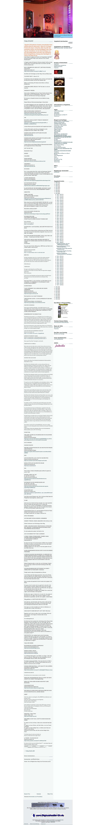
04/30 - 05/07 (59, 259)
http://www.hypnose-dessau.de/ (31, 293)
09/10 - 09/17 (59, 218)
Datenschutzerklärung (34, 823)
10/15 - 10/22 (59, 210)
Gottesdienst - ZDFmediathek (60, 125)
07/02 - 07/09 (59, 233)
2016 (57, 286)
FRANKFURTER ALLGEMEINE (60, 143)
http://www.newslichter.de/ (30, 465)
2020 (57, 188)
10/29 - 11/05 (59, 207)
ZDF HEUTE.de (57, 138)
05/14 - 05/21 (59, 256)
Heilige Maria (57, 160)
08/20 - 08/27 (59, 222)
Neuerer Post (27, 793)
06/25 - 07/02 (59, 234)
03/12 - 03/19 (59, 269)
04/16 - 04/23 (59, 262)
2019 (57, 190)
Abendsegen (56, 113)
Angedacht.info (57, 106)
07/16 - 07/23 (59, 230)
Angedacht (27, 1)
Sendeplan (59, 808)
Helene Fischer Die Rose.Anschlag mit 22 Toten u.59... (63, 251)
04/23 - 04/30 (59, 260)
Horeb (55, 156)
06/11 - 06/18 (59, 237)
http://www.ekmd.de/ (28, 135)
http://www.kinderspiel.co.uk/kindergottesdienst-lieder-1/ (35, 338)
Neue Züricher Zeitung (59, 144)
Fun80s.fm (56, 152)
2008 (57, 298)
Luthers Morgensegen (59, 111)
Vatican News (57, 161)
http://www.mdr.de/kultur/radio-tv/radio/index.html (34, 252)
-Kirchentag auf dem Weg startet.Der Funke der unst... (64, 249)
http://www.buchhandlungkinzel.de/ (32, 648)
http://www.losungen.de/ (29, 224)
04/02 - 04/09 (59, 265)
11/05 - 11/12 (59, 206)
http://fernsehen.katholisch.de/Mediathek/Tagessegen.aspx (37, 185)
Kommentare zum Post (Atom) (35, 796)
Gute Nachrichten (58, 127)
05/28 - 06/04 (59, 240)
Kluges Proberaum (58, 128)
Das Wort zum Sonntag (59, 333)
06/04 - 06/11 (59, 239)
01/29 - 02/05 (59, 278)
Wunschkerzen (57, 327)
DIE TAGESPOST (57, 141)
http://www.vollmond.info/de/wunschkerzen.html (34, 161)
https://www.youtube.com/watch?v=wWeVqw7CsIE (35, 740)
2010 (57, 295)
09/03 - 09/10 (59, 219)
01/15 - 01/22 (59, 281)
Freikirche (56, 67)
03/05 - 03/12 (59, 271)
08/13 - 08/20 (59, 224)
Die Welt (56, 139)
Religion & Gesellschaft (59, 122)
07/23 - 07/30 (59, 228)
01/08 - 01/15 (59, 283)
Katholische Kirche (58, 66)
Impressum (43, 823)
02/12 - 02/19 (59, 275)
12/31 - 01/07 (59, 194)
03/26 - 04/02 (59, 266)
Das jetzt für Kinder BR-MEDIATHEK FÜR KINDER (63, 149)
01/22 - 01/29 (59, 280)
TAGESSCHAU (57, 131)
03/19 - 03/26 (59, 268)
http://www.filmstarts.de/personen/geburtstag (34, 688)
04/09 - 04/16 (59, 263)
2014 (57, 289)
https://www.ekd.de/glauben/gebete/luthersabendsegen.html (37, 180)
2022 (57, 185)
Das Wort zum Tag (58, 159)
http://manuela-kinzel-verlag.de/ (31, 653)
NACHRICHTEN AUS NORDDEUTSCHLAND (63, 142)
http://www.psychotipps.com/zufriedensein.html (34, 302)
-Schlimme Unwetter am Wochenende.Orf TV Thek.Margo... (64, 254)
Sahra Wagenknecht (58, 155)
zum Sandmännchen (58, 339)
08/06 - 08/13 (59, 225)
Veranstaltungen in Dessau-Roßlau (61, 121)
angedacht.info (60, 819)
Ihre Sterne (56, 177)
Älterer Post (50, 793)
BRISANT (56, 132)
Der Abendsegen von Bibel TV (60, 114)
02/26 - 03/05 (59, 272)
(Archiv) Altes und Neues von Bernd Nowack (62, 154)
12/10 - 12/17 (59, 198)
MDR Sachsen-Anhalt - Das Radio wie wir (63, 48)
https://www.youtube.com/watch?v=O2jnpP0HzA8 (34, 333)
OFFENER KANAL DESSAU (60, 123)
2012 (57, 292)
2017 (57, 193)
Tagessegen (56, 112)
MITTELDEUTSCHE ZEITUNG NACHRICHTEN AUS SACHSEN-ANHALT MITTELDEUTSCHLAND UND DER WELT (62, 136)
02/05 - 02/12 (59, 277)
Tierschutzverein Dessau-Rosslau (61, 322)
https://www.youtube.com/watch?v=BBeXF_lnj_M (35, 71)
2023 (57, 184)
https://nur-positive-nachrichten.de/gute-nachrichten (35, 460)
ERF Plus (56, 158)
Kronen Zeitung (57, 146)
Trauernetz (56, 328)
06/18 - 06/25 (59, 236)
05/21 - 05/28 (59, 242)
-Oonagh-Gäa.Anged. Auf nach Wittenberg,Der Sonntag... (63, 244)
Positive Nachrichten (58, 126)
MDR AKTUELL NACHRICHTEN (60, 134)
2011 (57, 294)
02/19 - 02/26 (59, 274)
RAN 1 (55, 167)
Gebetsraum (56, 116)
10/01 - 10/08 (59, 213)
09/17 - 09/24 (59, 216)
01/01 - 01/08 (59, 284)
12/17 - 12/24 (59, 197)
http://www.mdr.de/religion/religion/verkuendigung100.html (37, 213)
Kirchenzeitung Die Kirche (59, 147)
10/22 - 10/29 (59, 209)
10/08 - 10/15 (59, 212)
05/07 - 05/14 (59, 257)
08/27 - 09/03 (59, 221)
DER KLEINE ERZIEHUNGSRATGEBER (62, 150)
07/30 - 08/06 (59, 227)
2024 (57, 182)
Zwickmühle (56, 172)
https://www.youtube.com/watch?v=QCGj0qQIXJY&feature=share (38, 669)
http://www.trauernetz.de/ (29, 166)
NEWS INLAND (57, 130)
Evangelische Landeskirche (60, 65)
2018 (57, 191)
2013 (57, 291)
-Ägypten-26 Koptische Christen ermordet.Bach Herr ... (63, 246)
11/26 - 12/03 (59, 201)
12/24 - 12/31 (59, 195)
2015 (57, 288)
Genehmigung (52, 821)
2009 (57, 297)
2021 (57, 187)
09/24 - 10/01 (59, 215)
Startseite (39, 793)
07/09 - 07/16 (59, 231)
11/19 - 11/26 (59, 203)
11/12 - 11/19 (59, 204)
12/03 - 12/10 (59, 200)
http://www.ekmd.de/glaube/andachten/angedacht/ (35, 141)
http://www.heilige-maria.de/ (30, 716)
